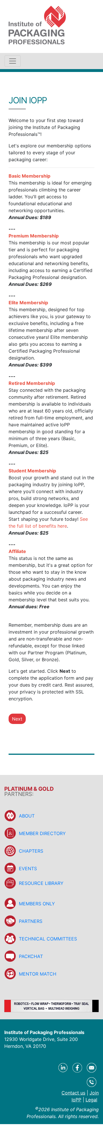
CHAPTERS (31, 851)
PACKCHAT (31, 956)
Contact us (73, 1093)
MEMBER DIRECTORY (42, 833)
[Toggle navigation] (13, 61)
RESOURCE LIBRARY (41, 883)
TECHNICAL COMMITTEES (48, 939)
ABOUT (27, 816)
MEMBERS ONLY (37, 903)
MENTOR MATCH (37, 974)
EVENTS (28, 868)
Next (17, 719)
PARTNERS (30, 921)
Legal (91, 1100)
